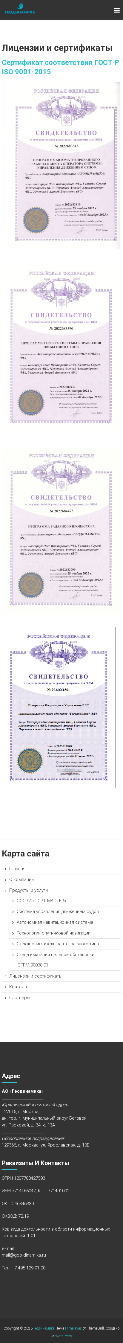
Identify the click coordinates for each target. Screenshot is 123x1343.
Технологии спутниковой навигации (53, 933)
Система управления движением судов (58, 911)
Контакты (19, 987)
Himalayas (73, 1328)
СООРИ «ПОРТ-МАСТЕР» (41, 900)
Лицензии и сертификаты (35, 976)
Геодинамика (44, 1328)
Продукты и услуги (28, 890)
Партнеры (19, 997)
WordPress (63, 1336)
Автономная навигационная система (55, 922)
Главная (17, 868)
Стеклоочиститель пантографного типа (58, 943)
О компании (21, 879)
